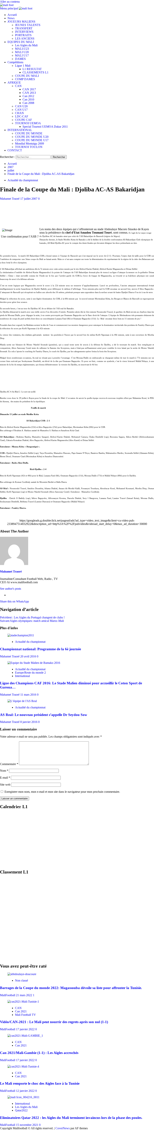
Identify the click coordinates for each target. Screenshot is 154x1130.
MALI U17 (22, 55)
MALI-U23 (22, 48)
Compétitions (15, 62)
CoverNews (62, 1128)
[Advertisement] (77, 208)
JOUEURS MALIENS (21, 21)
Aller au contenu (10, 1)
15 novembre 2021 (27, 1124)
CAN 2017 (29, 89)
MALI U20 (22, 52)
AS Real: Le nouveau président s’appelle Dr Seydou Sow (43, 715)
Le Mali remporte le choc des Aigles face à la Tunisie (39, 1083)
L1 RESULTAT (32, 69)
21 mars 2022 (24, 995)
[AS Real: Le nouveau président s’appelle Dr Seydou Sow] (22, 701)
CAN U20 (21, 106)
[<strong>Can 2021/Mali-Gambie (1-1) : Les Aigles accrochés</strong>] (25, 1035)
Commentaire (9, 764)
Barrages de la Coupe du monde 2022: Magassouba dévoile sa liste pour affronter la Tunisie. (71, 988)
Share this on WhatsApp (14, 601)
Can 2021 (21, 1011)
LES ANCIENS (24, 38)
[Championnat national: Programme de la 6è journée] (21, 635)
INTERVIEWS (24, 31)
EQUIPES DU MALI (21, 41)
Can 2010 (28, 99)
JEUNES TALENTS (27, 25)
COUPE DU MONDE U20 (31, 136)
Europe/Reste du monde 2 (30, 672)
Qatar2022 (21, 1110)
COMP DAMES (25, 79)
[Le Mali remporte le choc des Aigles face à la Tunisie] (23, 1066)
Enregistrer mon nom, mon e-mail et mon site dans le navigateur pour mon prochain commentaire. (62, 791)
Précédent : (32, 617)
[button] (9, 8)
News (11, 18)
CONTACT (15, 150)
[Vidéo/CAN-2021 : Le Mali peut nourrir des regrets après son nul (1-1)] (23, 1001)
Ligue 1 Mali (22, 65)
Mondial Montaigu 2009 (29, 143)
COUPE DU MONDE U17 (31, 140)
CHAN (19, 113)
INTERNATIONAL (20, 130)
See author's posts (10, 588)
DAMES (20, 58)
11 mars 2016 (28, 694)
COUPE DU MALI (27, 75)
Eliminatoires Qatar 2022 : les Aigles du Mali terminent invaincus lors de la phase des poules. (71, 1118)
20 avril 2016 (28, 656)
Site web (5, 784)
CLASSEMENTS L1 (35, 72)
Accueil (12, 14)
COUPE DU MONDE (28, 133)
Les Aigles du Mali (26, 45)
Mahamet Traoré (10, 198)
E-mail (5, 777)
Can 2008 (28, 102)
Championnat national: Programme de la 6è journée (40, 649)
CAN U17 (21, 109)
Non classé (21, 980)
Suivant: (32, 620)
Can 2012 (28, 96)
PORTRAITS (23, 35)
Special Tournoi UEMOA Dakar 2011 (45, 126)
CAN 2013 (29, 92)
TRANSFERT (23, 28)
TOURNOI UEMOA (28, 123)
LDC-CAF (21, 116)
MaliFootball (8, 995)
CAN (18, 86)
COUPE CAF (23, 119)
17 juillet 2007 (29, 198)
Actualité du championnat (23, 180)
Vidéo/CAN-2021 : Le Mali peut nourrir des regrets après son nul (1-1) (54, 1022)
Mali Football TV (25, 1014)
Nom (4, 770)
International (22, 676)
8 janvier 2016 (29, 721)
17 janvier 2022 (25, 1029)
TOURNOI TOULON (28, 146)
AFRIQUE (14, 82)
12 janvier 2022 (25, 1090)
